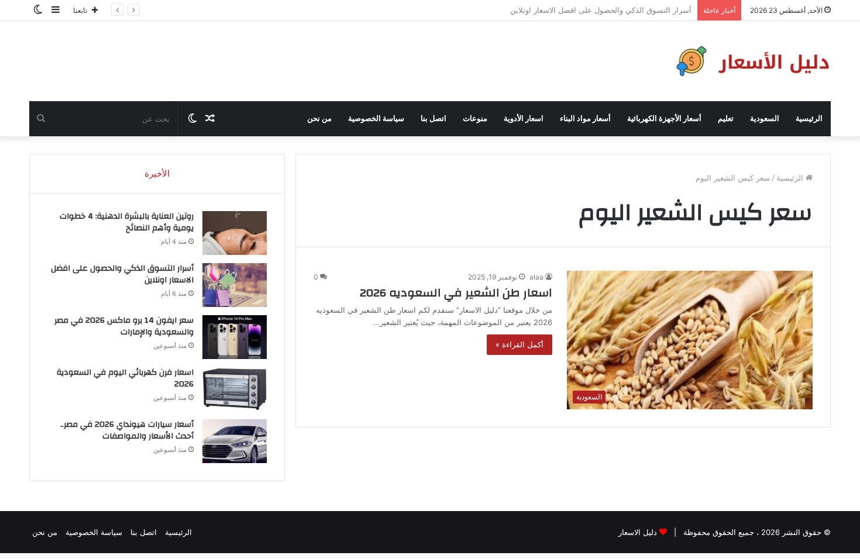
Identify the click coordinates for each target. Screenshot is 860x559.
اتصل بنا (433, 119)
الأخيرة (157, 173)
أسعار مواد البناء (585, 119)
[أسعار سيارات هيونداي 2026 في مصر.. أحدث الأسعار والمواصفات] (234, 441)
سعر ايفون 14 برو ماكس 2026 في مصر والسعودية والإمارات (124, 326)
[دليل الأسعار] (750, 61)
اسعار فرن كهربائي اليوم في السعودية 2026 (125, 378)
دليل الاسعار (637, 532)
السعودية (764, 119)
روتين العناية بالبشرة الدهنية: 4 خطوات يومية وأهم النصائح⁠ (127, 222)
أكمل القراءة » (519, 344)
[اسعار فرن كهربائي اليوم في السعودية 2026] (234, 389)
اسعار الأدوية (523, 119)
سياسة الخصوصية (376, 119)
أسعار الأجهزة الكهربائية (664, 119)
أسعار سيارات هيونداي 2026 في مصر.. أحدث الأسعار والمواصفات (127, 430)
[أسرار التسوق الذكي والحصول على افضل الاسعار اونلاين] (234, 285)
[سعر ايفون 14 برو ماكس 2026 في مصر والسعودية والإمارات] (234, 337)
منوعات (475, 119)
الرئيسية (809, 119)
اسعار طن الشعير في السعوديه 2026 (456, 292)
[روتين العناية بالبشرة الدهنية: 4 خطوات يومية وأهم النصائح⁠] (234, 233)
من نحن (319, 119)
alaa (536, 276)
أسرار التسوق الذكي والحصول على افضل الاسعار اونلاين (122, 274)
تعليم (726, 119)
